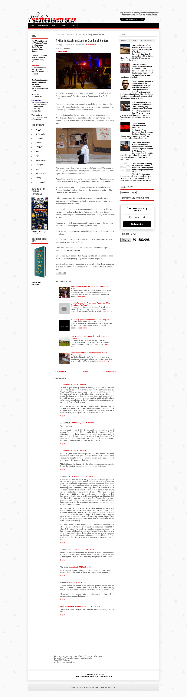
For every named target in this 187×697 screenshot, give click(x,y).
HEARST (39, 147)
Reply (62, 416)
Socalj (38, 178)
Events (54, 25)
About (64, 25)
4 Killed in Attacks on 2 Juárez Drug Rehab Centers (82, 40)
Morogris (39, 165)
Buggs (38, 130)
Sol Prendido (41, 182)
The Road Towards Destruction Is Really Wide (142, 65)
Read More (81, 297)
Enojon (38, 143)
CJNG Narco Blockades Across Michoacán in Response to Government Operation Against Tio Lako (142, 145)
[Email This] (57, 273)
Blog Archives (146, 40)
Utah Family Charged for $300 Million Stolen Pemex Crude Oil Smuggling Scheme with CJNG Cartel (142, 105)
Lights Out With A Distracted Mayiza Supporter (139, 125)
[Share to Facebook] (65, 273)
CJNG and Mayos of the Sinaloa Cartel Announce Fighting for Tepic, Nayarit (142, 47)
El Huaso (39, 138)
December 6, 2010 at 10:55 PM (74, 385)
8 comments (91, 45)
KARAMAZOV (41, 160)
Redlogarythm (41, 173)
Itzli (37, 151)
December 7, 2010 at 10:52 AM (74, 451)
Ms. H (38, 169)
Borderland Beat (92, 687)
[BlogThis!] (59, 273)
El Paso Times (61, 51)
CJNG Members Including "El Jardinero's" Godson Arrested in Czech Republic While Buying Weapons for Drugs (142, 168)
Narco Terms (43, 25)
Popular (124, 40)
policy (38, 115)
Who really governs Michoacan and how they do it (90, 320)
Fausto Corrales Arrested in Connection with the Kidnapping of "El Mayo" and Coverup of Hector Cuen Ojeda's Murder (142, 85)
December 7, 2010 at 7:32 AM (82, 423)
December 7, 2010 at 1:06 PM (82, 476)
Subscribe (137, 224)
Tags (134, 40)
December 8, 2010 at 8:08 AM (80, 567)
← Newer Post (60, 371)
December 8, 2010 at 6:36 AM (82, 549)
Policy (73, 25)
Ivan (37, 156)
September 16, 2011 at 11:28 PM (87, 606)
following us (107, 676)
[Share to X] (62, 273)
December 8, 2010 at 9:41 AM (78, 583)
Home (32, 25)
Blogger (112, 687)
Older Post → (111, 371)
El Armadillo (40, 134)
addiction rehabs (67, 606)
